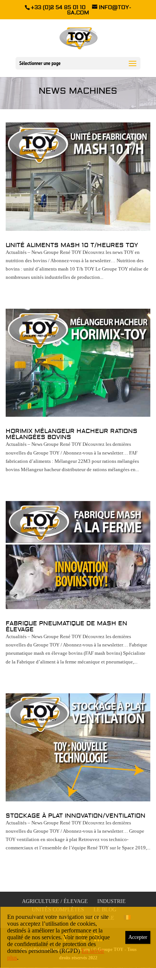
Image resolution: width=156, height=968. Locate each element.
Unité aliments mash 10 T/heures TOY (72, 245)
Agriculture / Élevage (55, 901)
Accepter (137, 937)
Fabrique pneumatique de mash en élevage (66, 626)
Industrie (111, 901)
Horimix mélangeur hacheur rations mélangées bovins (71, 434)
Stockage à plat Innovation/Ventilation (75, 816)
